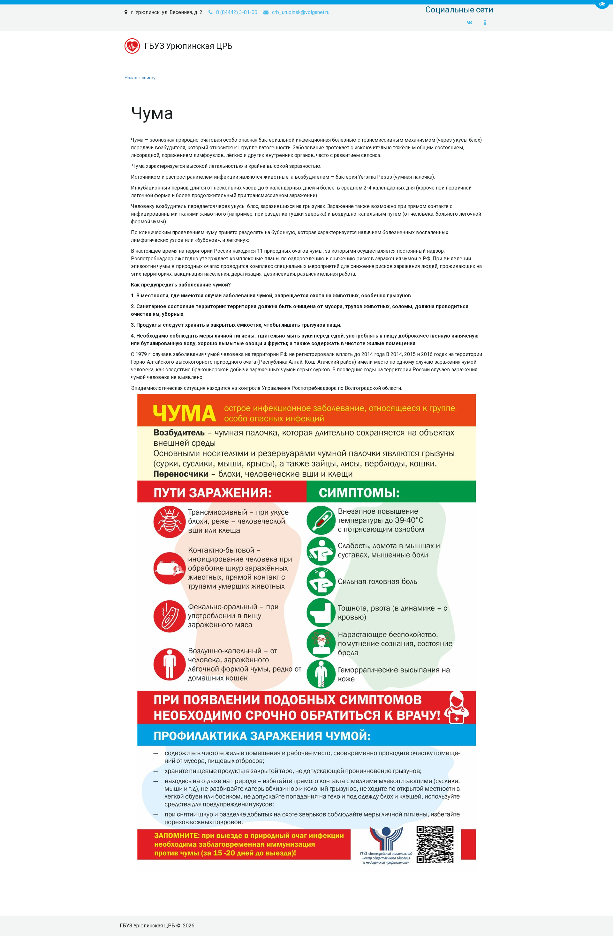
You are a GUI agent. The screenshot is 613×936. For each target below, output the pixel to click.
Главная (180, 46)
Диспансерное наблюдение (393, 46)
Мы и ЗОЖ (289, 46)
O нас (209, 46)
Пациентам (246, 46)
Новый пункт (455, 46)
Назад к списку (140, 77)
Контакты (331, 46)
